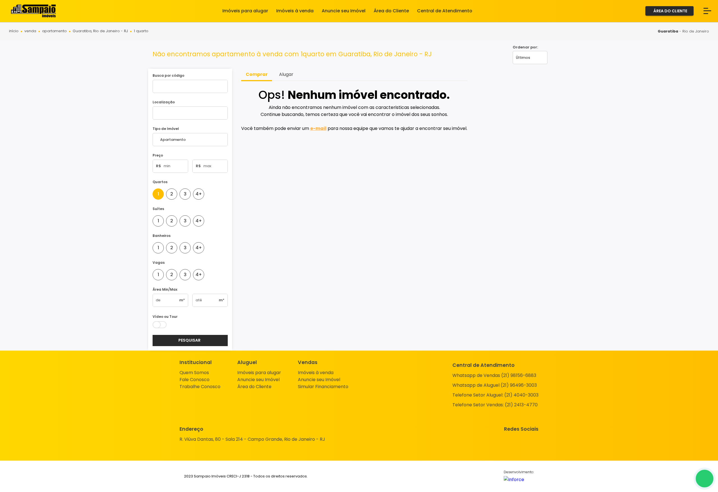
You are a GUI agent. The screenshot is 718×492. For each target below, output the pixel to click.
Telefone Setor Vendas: (495, 405)
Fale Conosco (195, 379)
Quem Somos (194, 372)
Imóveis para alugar (259, 372)
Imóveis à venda (315, 372)
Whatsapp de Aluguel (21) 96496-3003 (494, 385)
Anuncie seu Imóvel (258, 379)
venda (30, 31)
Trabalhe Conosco (200, 386)
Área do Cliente (254, 386)
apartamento (54, 31)
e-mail (318, 128)
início (14, 31)
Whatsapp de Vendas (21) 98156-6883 (494, 375)
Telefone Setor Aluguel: (495, 395)
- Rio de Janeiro (683, 31)
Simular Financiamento (323, 386)
